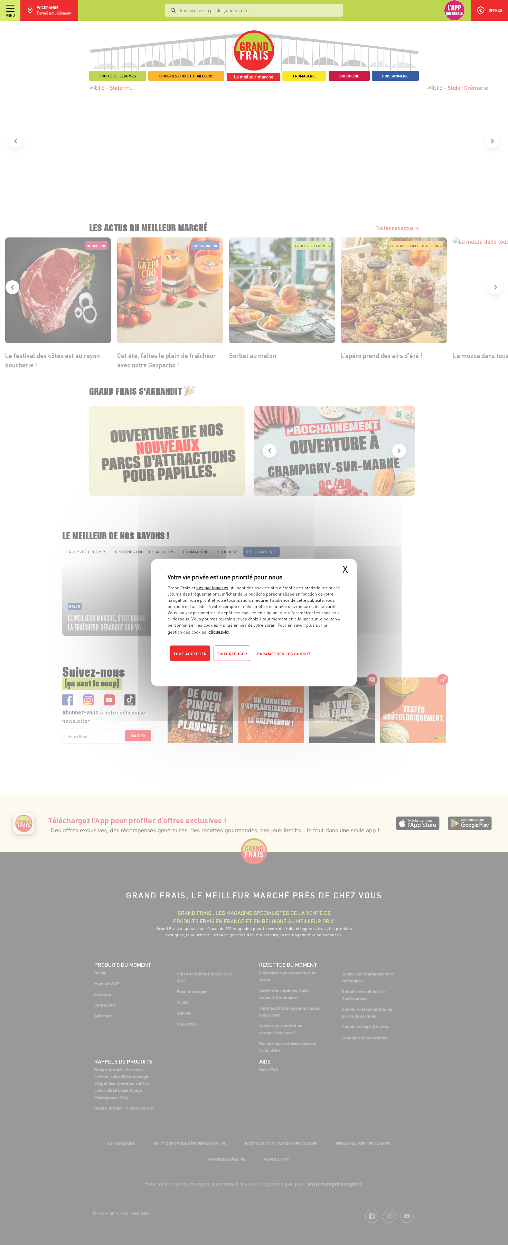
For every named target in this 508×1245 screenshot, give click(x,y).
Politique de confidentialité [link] (214, 667)
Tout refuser (232, 653)
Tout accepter (190, 653)
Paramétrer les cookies (284, 653)
